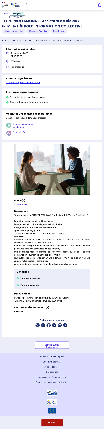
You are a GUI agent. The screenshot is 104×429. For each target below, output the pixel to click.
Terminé (52, 422)
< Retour (7, 14)
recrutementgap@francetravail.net (23, 82)
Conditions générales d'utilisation (52, 382)
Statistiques (52, 372)
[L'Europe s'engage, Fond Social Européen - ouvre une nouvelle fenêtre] (52, 393)
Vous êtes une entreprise (52, 357)
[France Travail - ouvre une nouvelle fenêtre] (52, 402)
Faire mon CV (19, 132)
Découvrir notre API (52, 362)
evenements (13, 40)
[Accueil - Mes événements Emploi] (19, 5)
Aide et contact (52, 367)
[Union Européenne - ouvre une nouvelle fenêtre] (52, 411)
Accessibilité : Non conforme (52, 377)
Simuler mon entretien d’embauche (23, 125)
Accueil (4, 40)
